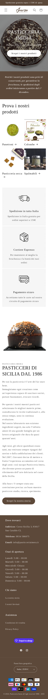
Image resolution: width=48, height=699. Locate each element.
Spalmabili (30, 173)
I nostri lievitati (12, 604)
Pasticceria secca (12, 173)
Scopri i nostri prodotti (23, 53)
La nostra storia (12, 598)
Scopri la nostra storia (19, 501)
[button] (6, 10)
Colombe (29, 144)
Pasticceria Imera (16, 694)
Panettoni (7, 144)
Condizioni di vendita (15, 623)
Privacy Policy (12, 629)
